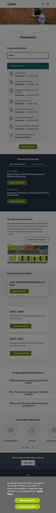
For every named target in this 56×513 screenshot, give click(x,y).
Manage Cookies (27, 500)
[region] (28, 495)
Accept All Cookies (27, 507)
